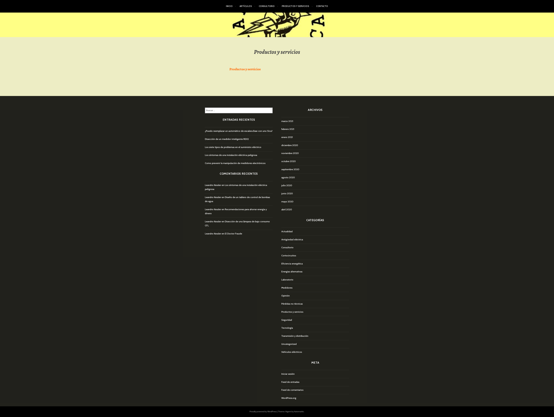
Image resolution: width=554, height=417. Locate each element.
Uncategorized (289, 344)
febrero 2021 (287, 129)
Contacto (322, 6)
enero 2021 (287, 137)
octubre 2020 (288, 161)
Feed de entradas (290, 382)
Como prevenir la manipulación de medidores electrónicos (235, 163)
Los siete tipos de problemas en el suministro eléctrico (233, 147)
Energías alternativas (291, 271)
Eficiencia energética (292, 263)
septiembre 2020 (290, 169)
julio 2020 (286, 185)
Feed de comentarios (292, 390)
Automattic (299, 411)
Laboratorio (287, 279)
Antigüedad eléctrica (292, 239)
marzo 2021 (287, 121)
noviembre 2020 (290, 153)
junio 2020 (287, 193)
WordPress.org (288, 398)
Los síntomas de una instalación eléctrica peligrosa (231, 155)
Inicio (229, 6)
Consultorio (267, 6)
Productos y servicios (295, 6)
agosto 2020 (288, 177)
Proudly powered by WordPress (263, 411)
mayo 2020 (287, 201)
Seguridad (286, 320)
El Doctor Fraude (233, 233)
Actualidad (287, 231)
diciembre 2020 (289, 145)
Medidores (286, 287)
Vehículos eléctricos (291, 352)
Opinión (285, 295)
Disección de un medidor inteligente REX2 (227, 139)
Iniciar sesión (288, 374)
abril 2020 (286, 209)
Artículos (246, 6)
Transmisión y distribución (294, 336)
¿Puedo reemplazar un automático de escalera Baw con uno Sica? (239, 131)
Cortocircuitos (288, 255)
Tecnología (287, 327)
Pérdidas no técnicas (292, 303)
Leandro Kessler (213, 185)
